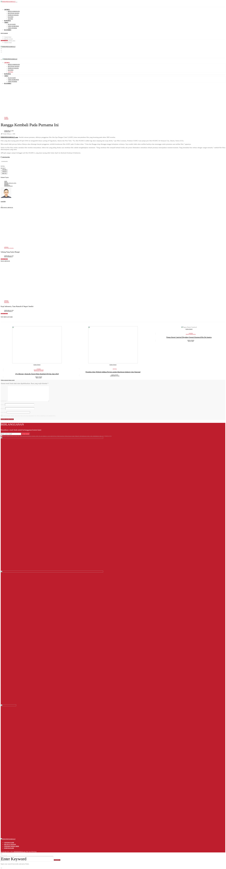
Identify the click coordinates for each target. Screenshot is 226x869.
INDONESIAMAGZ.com (9, 137)
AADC (5, 181)
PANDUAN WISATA (13, 15)
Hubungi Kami (8, 42)
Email (3, 408)
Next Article (5, 261)
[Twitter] (1, 49)
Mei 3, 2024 (38, 377)
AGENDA (10, 18)
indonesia (7, 184)
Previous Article (7, 207)
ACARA (6, 117)
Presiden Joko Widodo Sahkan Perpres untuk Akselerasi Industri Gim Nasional (113, 372)
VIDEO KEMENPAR (13, 26)
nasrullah (7, 131)
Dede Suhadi (38, 376)
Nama (3, 404)
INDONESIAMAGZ (8, 185)
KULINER (10, 17)
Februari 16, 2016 (9, 310)
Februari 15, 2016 (9, 130)
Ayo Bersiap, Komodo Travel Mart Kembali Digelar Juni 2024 (37, 374)
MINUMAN (6, 302)
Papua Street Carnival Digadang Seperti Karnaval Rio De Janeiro (189, 337)
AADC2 (6, 182)
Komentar (4, 401)
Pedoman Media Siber (9, 40)
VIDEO (6, 22)
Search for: (4, 855)
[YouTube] (1, 51)
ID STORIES (7, 30)
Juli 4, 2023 (191, 341)
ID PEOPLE (7, 20)
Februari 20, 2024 (114, 375)
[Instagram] (1, 48)
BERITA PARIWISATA (14, 11)
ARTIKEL (7, 9)
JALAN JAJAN (12, 24)
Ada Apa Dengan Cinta (10, 183)
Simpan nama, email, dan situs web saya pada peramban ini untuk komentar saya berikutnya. (29, 415)
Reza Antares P (8, 256)
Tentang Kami (7, 37)
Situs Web (3, 412)
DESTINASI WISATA (13, 13)
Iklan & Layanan (8, 38)
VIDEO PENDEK (12, 28)
